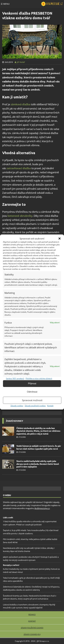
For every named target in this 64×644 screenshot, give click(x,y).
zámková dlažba (20, 104)
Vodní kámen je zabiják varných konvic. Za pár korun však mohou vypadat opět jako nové (38, 447)
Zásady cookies (17, 405)
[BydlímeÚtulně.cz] (51, 4)
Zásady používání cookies (35, 405)
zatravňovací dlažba (19, 168)
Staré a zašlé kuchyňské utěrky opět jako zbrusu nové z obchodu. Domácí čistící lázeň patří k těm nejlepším (37, 464)
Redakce (32, 614)
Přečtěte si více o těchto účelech (39, 378)
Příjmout (32, 383)
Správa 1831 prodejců (15, 378)
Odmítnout (32, 391)
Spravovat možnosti (32, 400)
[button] (59, 238)
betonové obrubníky (20, 215)
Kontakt (50, 405)
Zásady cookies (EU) (32, 634)
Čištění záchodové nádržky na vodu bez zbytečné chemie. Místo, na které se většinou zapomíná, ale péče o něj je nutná (38, 431)
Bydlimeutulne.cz (42, 508)
